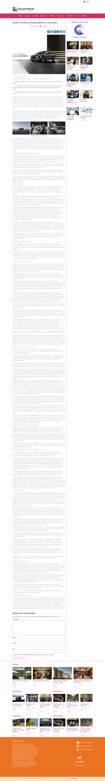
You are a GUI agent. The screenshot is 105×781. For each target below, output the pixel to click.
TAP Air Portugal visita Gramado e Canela (45, 705)
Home (20, 16)
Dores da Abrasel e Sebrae (41, 681)
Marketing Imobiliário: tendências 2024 (72, 101)
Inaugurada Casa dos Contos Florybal (73, 729)
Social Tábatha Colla (86, 83)
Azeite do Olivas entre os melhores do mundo (85, 730)
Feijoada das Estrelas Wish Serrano (84, 67)
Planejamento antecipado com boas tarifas (83, 681)
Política (52, 16)
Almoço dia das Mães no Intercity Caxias (60, 681)
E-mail (14, 643)
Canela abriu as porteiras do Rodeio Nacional (18, 730)
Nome (14, 637)
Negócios (61, 16)
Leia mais (14, 686)
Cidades (27, 16)
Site (13, 649)
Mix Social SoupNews (83, 100)
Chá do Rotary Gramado (84, 51)
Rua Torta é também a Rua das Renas (72, 705)
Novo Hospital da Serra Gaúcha (17, 704)
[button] (48, 31)
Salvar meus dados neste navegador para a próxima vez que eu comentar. (34, 654)
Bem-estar (43, 16)
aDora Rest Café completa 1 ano (21, 681)
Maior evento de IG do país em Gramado (59, 705)
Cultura (35, 16)
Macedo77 (75, 778)
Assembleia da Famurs (30, 704)
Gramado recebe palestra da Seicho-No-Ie (45, 730)
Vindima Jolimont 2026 (31, 729)
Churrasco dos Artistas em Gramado (71, 67)
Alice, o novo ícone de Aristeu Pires (72, 51)
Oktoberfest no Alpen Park (85, 704)
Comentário (16, 619)
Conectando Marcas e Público (86, 117)
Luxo (76, 16)
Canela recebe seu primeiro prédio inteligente (72, 84)
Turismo (84, 16)
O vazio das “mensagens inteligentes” (70, 118)
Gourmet (70, 16)
